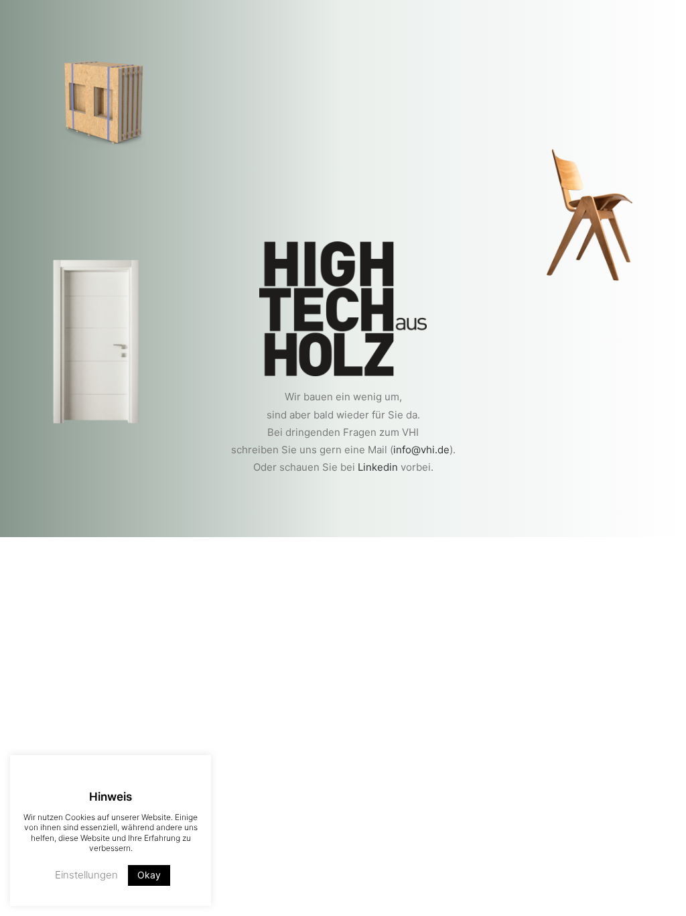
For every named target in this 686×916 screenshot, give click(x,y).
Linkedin (378, 467)
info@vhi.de (421, 449)
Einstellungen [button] (86, 874)
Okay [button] (149, 874)
